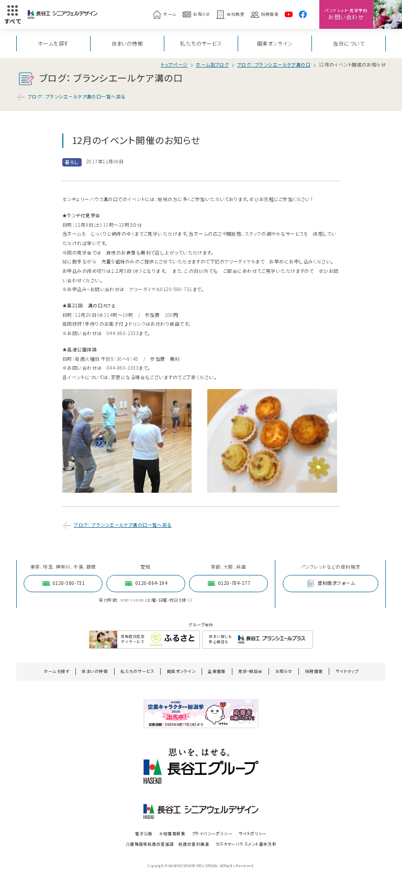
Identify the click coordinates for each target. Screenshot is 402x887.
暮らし (72, 162)
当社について (348, 43)
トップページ (174, 65)
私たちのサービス (201, 43)
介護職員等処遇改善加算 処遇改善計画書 (167, 844)
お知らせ (201, 14)
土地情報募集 (172, 833)
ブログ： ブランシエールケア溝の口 (274, 65)
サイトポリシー (253, 833)
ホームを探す (53, 43)
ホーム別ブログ (212, 65)
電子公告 (144, 833)
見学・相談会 (250, 671)
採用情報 (270, 14)
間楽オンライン (275, 43)
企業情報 (217, 671)
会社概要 (235, 14)
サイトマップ (347, 671)
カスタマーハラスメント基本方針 (246, 844)
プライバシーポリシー (212, 833)
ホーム (169, 14)
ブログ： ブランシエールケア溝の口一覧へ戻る (77, 96)
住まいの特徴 (127, 43)
